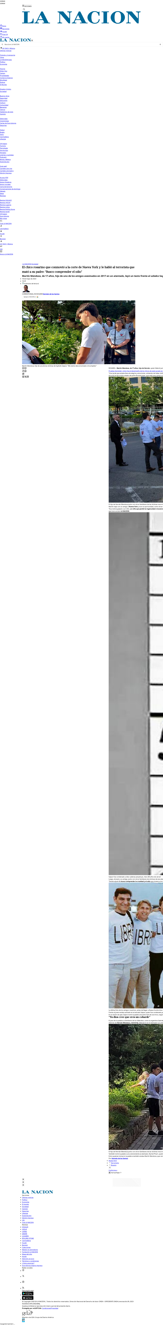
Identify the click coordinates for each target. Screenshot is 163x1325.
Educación (3, 101)
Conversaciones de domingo (10, 189)
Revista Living (5, 207)
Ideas (2, 193)
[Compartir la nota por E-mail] (28, 377)
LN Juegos (3, 144)
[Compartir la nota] (23, 371)
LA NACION (26, 264)
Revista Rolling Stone (7, 209)
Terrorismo (115, 1163)
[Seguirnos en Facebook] (23, 1271)
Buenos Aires (4, 96)
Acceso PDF (4, 178)
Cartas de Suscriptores (8, 123)
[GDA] (27, 1315)
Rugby (2, 132)
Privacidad (54, 1308)
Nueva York (113, 1161)
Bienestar (3, 107)
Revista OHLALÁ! (6, 200)
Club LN (5, 34)
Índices (2, 82)
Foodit (4, 32)
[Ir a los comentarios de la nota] (25, 368)
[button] (81, 146)
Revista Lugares (5, 205)
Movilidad (3, 80)
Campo (2, 73)
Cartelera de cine (6, 169)
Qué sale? (3, 166)
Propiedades (4, 76)
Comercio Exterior (6, 78)
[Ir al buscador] (24, 9)
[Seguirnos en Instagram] (23, 1282)
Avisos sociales (5, 184)
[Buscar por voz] (160, 44)
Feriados (3, 153)
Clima (2, 57)
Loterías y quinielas (7, 155)
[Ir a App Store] (27, 1299)
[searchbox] (81, 44)
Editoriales (4, 119)
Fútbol (2, 130)
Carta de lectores (6, 187)
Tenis (2, 135)
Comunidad (4, 105)
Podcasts (3, 157)
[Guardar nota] (23, 368)
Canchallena (4, 137)
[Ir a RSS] (23, 1288)
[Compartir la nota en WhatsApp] (25, 371)
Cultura (2, 103)
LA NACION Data (6, 60)
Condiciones (46, 1308)
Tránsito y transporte (7, 55)
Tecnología (4, 148)
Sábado (2, 191)
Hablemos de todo (6, 112)
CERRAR (2, 1)
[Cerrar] (32, 40)
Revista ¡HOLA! (5, 203)
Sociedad (34, 264)
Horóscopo (4, 150)
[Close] (23, 1179)
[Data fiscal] (23, 1322)
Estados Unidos (5, 89)
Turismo (3, 146)
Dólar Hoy (3, 71)
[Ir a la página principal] (81, 23)
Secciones (5, 29)
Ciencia (2, 110)
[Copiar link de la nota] (23, 374)
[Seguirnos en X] (23, 1276)
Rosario (113, 1165)
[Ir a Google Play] (27, 1295)
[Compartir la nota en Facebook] (23, 377)
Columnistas (4, 121)
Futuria (2, 69)
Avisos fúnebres (5, 182)
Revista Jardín (5, 212)
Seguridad (3, 98)
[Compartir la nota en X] (25, 377)
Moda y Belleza (5, 159)
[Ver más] (110, 1167)
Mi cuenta (5, 37)
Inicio (4, 26)
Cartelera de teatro (7, 171)
